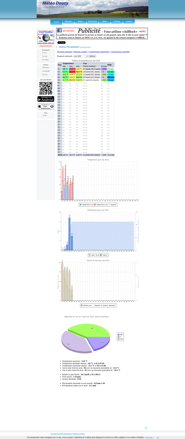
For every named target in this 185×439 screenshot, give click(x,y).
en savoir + (149, 437)
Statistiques (45, 67)
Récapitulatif (46, 71)
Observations (92, 21)
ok (158, 437)
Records (45, 74)
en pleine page (85, 47)
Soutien (59, 434)
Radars (80, 21)
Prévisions (68, 21)
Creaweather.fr (67, 434)
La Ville (44, 115)
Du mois (44, 56)
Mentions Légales (79, 434)
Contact (129, 21)
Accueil (56, 22)
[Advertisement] (45, 161)
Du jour (44, 52)
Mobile (104, 21)
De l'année (45, 59)
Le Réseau (116, 21)
